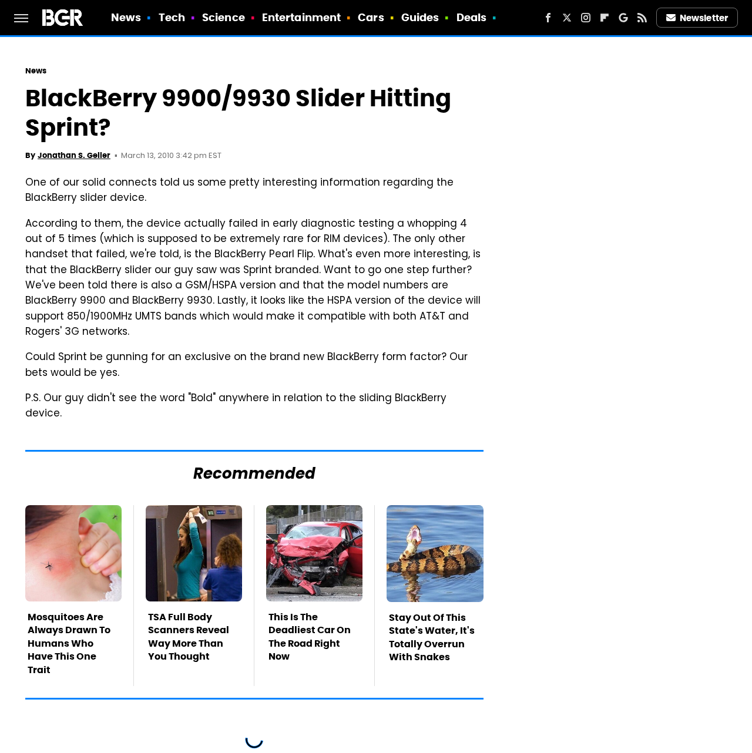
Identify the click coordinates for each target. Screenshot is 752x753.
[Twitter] (567, 17)
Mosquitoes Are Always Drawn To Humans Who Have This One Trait (69, 643)
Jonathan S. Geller (74, 155)
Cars (371, 17)
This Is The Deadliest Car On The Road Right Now (309, 637)
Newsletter (704, 17)
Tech (172, 17)
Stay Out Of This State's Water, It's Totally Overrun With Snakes (432, 637)
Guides (420, 17)
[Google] (623, 17)
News (126, 17)
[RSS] (642, 17)
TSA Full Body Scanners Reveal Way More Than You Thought (188, 637)
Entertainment (301, 17)
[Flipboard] (604, 17)
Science (223, 17)
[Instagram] (585, 17)
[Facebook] (548, 17)
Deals (471, 17)
